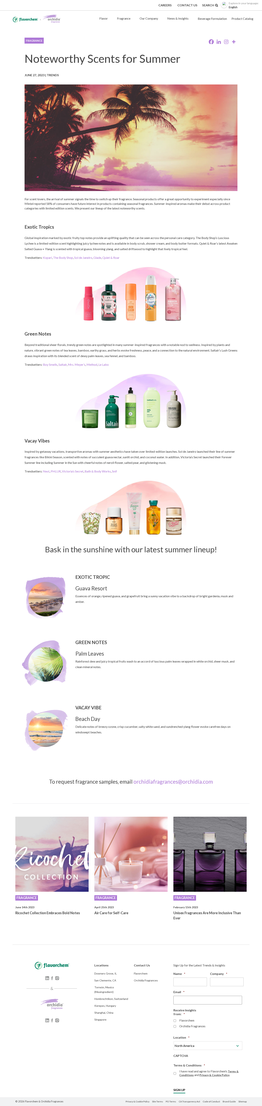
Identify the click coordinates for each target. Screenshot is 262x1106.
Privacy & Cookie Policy (214, 1075)
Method (92, 364)
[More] (233, 41)
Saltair (62, 364)
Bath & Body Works (98, 471)
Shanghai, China (103, 1012)
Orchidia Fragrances (146, 980)
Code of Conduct (211, 1101)
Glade (97, 257)
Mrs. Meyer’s (76, 364)
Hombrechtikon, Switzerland (111, 998)
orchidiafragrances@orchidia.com (173, 781)
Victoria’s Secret (72, 471)
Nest (46, 471)
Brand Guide (229, 1101)
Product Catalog (242, 18)
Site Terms (157, 1101)
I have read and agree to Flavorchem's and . (209, 1073)
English (244, 5)
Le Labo (103, 364)
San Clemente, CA (105, 980)
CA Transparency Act (189, 1101)
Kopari (47, 257)
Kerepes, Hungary (105, 1005)
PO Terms (171, 1101)
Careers (165, 5)
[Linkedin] (218, 41)
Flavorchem (140, 973)
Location (181, 1037)
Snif (114, 471)
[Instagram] (226, 41)
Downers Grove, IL (105, 973)
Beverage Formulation (212, 18)
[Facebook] (211, 41)
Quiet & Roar (110, 257)
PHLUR (56, 471)
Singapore (100, 1019)
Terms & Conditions (189, 1065)
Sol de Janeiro (83, 257)
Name (179, 973)
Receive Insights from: (185, 1012)
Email (179, 992)
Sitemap (242, 1101)
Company (218, 973)
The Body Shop (63, 257)
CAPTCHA (180, 1055)
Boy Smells (50, 364)
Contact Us (187, 5)
